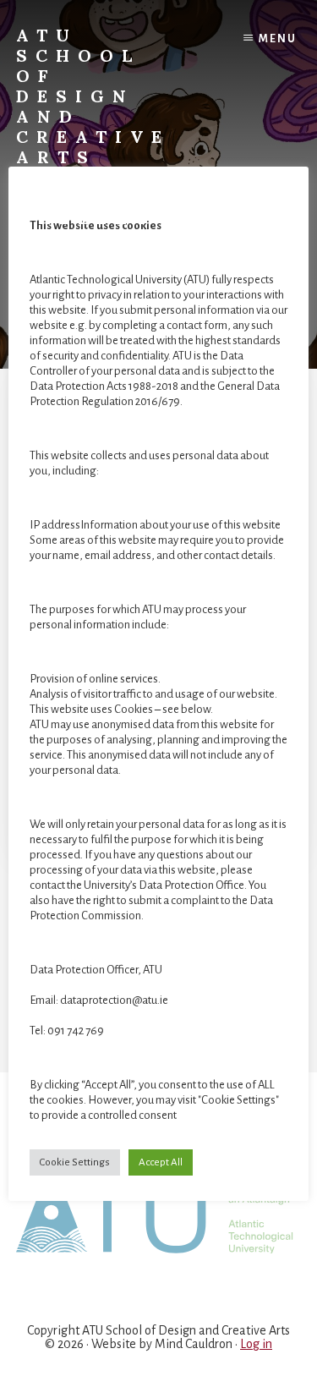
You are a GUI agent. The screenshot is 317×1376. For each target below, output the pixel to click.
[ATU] (159, 1213)
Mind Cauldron (193, 1344)
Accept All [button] (161, 1162)
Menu (278, 39)
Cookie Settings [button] (75, 1162)
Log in (256, 1344)
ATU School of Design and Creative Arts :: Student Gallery (93, 126)
